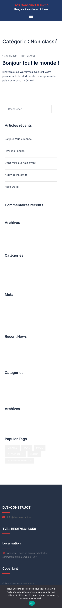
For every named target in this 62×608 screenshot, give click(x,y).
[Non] (58, 596)
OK (31, 603)
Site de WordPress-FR (18, 322)
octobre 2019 (13, 240)
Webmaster (29, 583)
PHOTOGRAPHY (16, 454)
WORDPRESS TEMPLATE (20, 460)
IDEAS (27, 447)
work (8, 279)
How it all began (14, 150)
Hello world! (12, 186)
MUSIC (39, 447)
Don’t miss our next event (20, 162)
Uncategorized (14, 273)
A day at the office (16, 174)
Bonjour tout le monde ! (30, 63)
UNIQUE (34, 454)
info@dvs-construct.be (19, 517)
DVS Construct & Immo (31, 5)
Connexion (11, 305)
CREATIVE (12, 447)
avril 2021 (11, 234)
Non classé (28, 56)
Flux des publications (17, 311)
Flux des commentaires (19, 316)
